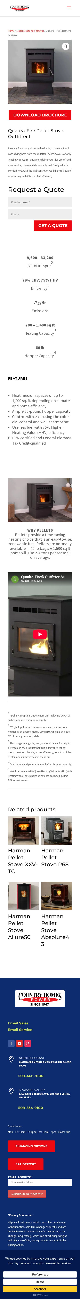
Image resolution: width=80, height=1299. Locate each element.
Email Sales (18, 1023)
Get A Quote (52, 225)
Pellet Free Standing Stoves (30, 30)
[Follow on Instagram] (27, 1043)
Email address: (20, 1177)
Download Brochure (40, 115)
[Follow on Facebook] (11, 1043)
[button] (65, 46)
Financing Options (31, 1146)
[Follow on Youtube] (19, 1043)
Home (11, 30)
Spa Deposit (26, 1164)
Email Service (20, 1030)
